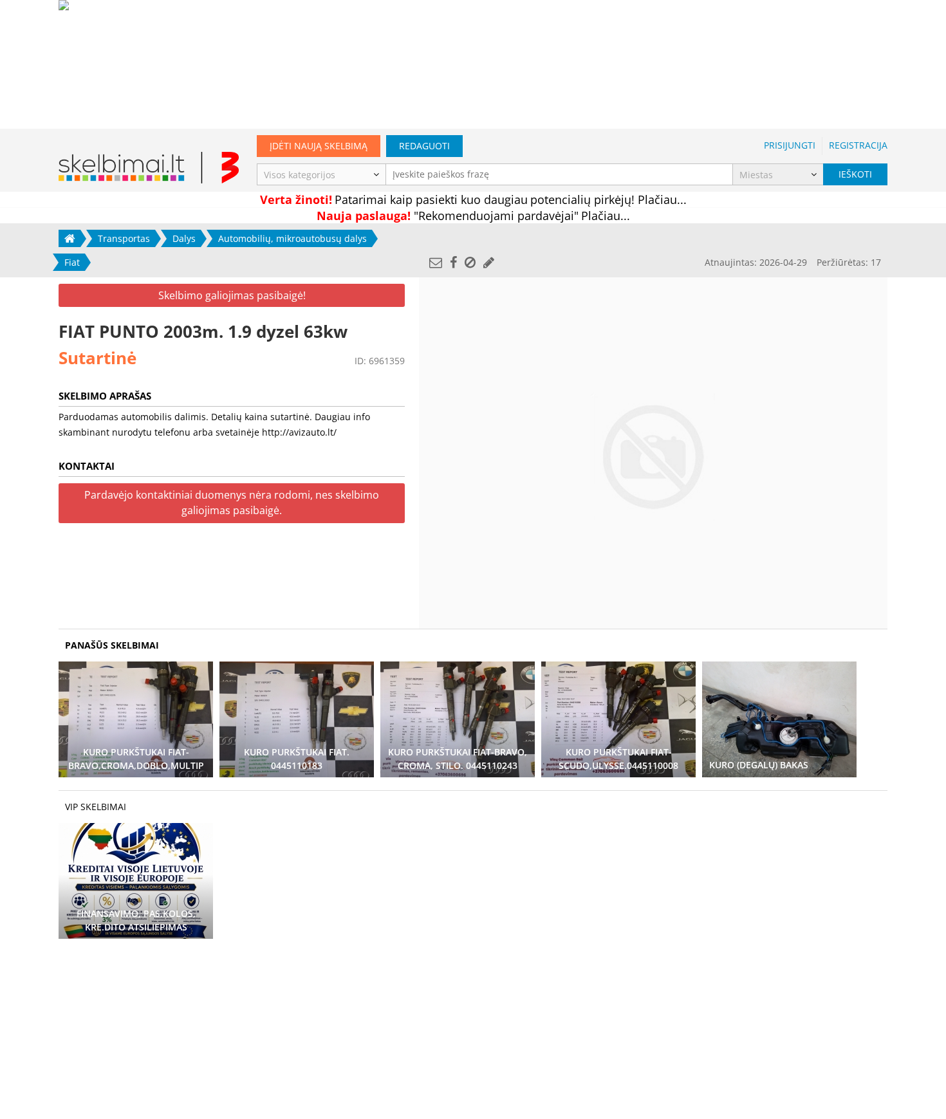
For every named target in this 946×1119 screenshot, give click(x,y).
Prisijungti (789, 145)
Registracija (858, 145)
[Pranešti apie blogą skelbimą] (470, 262)
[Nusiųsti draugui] (435, 262)
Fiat (72, 262)
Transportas (124, 238)
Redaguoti (424, 146)
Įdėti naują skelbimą (318, 146)
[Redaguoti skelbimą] (488, 262)
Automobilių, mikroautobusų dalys (292, 238)
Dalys (184, 238)
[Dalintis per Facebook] (453, 262)
